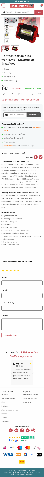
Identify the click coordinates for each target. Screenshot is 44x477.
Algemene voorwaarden (10, 410)
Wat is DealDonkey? (8, 398)
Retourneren (27, 402)
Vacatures (5, 422)
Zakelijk (4, 418)
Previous (10, 372)
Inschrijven (33, 115)
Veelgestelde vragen (30, 394)
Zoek (38, 12)
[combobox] (22, 12)
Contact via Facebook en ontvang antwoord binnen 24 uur (22, 430)
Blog (3, 402)
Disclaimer (5, 406)
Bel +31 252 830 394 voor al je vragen (11, 430)
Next (33, 372)
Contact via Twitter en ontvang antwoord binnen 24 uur (28, 430)
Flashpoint (29, 474)
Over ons (4, 394)
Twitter (41, 157)
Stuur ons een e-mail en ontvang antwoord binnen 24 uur (16, 430)
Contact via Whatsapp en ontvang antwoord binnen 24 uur (33, 430)
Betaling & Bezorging (30, 398)
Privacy (4, 414)
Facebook (36, 157)
